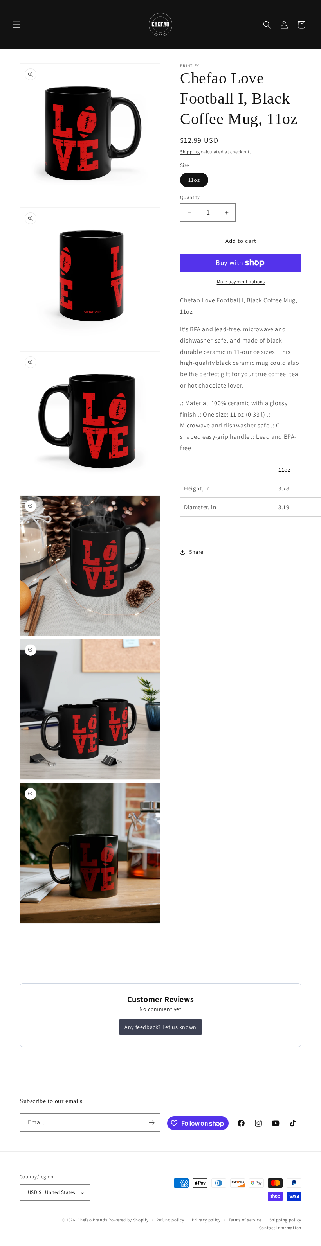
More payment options (241, 281)
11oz (194, 179)
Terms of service (245, 1220)
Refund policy (170, 1220)
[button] (16, 24)
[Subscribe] (151, 1122)
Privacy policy (206, 1220)
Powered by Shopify (128, 1220)
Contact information (280, 1227)
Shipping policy (285, 1220)
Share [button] (196, 551)
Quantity (190, 197)
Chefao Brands (92, 1220)
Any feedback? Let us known (160, 1027)
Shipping (190, 151)
